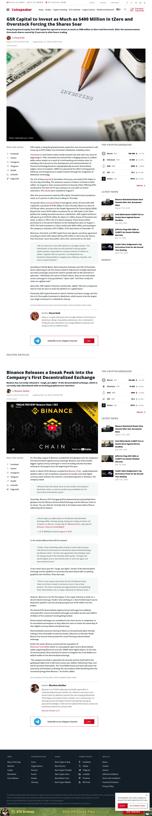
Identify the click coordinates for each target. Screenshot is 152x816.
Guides (48, 9)
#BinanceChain (74, 520)
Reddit (13, 170)
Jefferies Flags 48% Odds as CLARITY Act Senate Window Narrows (127, 232)
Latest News (110, 191)
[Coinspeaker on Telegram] (136, 2)
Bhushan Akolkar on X (51, 707)
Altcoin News (35, 305)
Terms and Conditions (111, 774)
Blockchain (11, 770)
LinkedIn (14, 174)
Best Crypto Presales (63, 766)
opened (48, 179)
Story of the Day (14, 758)
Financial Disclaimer (110, 778)
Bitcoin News (47, 305)
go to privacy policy (137, 806)
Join (89, 341)
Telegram (14, 166)
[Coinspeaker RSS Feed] (144, 2)
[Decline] (146, 795)
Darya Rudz (19, 37)
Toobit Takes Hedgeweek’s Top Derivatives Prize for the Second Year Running (129, 247)
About (92, 2)
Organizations (37, 762)
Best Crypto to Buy (62, 758)
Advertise (115, 2)
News (41, 9)
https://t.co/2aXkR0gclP (54, 523)
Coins (33, 758)
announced (50, 203)
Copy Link (14, 178)
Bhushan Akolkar (22, 391)
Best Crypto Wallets (63, 778)
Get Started (133, 811)
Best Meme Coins (62, 774)
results (47, 190)
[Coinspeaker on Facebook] (127, 2)
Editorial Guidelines (110, 770)
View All (140, 185)
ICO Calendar (74, 9)
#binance (40, 523)
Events (106, 260)
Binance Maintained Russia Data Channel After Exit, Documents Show (129, 202)
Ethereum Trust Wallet (40, 643)
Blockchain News (60, 305)
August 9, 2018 (65, 528)
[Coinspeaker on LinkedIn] (140, 2)
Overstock (34, 154)
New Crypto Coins (62, 770)
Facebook (14, 153)
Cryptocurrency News (77, 305)
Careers (105, 766)
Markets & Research (105, 9)
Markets (10, 762)
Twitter (13, 158)
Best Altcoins (60, 762)
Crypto (10, 766)
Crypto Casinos (88, 9)
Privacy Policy (108, 782)
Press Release (12, 774)
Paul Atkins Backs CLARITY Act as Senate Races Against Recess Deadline (129, 217)
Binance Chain (74, 471)
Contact (103, 2)
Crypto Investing (60, 9)
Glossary (34, 778)
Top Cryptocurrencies (117, 144)
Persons (34, 766)
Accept (122, 806)
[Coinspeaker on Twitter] (131, 2)
